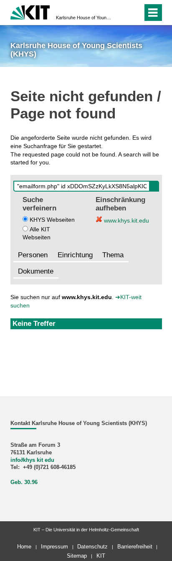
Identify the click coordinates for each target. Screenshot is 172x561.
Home (24, 546)
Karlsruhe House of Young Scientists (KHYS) (83, 17)
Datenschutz (92, 546)
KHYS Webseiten (52, 219)
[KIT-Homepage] (30, 11)
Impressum (54, 546)
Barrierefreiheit (134, 546)
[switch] (121, 12)
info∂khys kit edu (32, 460)
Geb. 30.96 (24, 482)
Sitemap (77, 556)
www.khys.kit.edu (125, 220)
